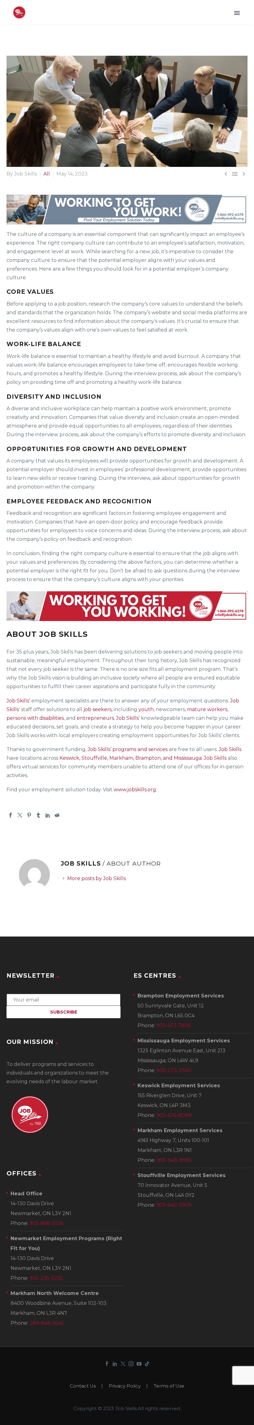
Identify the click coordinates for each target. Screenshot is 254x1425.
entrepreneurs (95, 718)
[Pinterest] (29, 815)
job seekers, (97, 709)
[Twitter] (19, 815)
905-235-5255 (46, 1278)
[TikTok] (147, 1363)
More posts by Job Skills (96, 878)
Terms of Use (169, 1386)
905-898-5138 (46, 1223)
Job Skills (127, 718)
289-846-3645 (46, 1323)
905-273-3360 (173, 1070)
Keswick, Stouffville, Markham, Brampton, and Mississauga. (131, 758)
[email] (63, 999)
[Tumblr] (38, 815)
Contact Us (83, 1386)
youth (146, 709)
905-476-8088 (174, 1115)
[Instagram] (131, 1363)
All (46, 174)
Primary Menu (237, 13)
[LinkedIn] (47, 815)
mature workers (207, 709)
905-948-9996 (173, 1160)
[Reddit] (57, 815)
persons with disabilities (35, 718)
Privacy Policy (125, 1386)
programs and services (140, 749)
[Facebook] (10, 815)
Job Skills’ (18, 701)
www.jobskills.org (135, 790)
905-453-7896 (173, 1025)
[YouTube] (139, 1363)
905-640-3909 (173, 1205)
